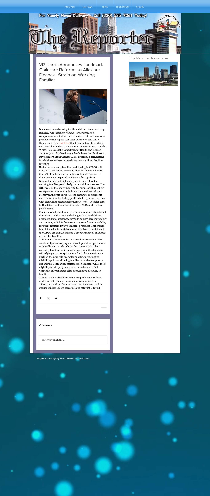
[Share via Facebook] (40, 298)
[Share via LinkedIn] (55, 298)
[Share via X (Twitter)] (48, 298)
